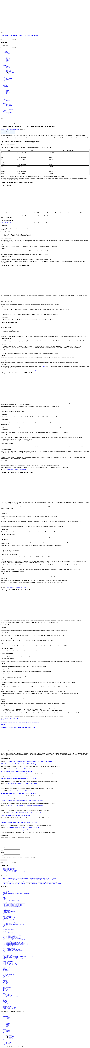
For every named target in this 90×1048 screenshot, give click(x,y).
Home (4, 50)
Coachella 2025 (6, 912)
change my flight (6, 910)
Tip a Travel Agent (7, 987)
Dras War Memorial (6, 222)
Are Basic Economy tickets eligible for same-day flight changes (16, 893)
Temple (24, 798)
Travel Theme (9, 71)
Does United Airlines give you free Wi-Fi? (12, 922)
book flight (5, 901)
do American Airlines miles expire (10, 919)
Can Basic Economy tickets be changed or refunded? (14, 903)
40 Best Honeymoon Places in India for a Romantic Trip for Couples (19, 764)
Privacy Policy (9, 78)
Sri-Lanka (8, 60)
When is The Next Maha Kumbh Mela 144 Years (14, 786)
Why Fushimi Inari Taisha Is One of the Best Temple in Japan (43, 878)
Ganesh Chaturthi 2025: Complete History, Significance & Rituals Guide (20, 830)
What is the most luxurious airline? (10, 873)
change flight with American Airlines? (11, 909)
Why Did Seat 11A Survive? (9, 868)
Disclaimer (8, 79)
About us (5, 51)
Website (2, 855)
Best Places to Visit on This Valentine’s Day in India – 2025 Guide (18, 778)
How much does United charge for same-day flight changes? (15, 944)
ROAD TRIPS (6, 976)
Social (2, 32)
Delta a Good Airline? (7, 916)
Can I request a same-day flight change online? (13, 905)
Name (2, 850)
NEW (4, 973)
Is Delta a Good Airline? (8, 961)
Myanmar (5, 971)
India (7, 57)
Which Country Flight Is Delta (9, 1007)
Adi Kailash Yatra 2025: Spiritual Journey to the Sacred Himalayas (40, 879)
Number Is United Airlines (8, 974)
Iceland (7, 55)
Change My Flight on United (9, 911)
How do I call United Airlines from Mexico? (12, 935)
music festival (6, 970)
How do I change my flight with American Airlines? (14, 939)
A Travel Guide (6, 890)
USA (7, 63)
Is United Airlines (6, 967)
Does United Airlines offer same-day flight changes (13, 924)
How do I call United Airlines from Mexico (12, 933)
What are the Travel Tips (8, 1003)
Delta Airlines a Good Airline (9, 917)
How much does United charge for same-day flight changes (15, 943)
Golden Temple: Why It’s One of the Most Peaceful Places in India (18, 808)
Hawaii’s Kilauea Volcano (8, 929)
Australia (8, 53)
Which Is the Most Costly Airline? (10, 870)
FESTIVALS (22, 812)
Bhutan (7, 54)
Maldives (8, 59)
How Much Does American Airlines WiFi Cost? (13, 942)
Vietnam (7, 64)
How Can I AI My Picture (8, 932)
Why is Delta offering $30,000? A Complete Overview (14, 871)
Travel (4, 69)
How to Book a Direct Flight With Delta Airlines (13, 949)
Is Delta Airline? (6, 962)
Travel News (8, 70)
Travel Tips (10, 74)
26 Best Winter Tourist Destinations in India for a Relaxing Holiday (22, 370)
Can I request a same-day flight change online (12, 904)
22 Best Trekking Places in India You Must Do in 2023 (17, 469)
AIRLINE (5, 892)
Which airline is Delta (7, 1006)
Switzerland (5, 983)
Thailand (7, 61)
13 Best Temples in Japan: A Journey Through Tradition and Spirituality (42, 882)
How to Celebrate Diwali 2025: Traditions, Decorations (15, 815)
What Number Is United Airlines (10, 1005)
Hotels (4, 931)
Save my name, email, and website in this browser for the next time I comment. (18, 857)
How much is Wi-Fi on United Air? (10, 947)
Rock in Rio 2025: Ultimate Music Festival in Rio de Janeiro (15, 883)
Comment (3, 847)
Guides (16, 805)
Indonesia (8, 58)
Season (4, 65)
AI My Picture (6, 891)
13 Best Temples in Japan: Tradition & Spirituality (13, 880)
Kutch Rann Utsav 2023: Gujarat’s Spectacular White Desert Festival (19, 822)
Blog (4, 77)
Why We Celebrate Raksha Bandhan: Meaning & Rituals (16, 771)
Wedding (10, 73)
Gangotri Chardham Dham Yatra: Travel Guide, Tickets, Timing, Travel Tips (22, 800)
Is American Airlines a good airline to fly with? (13, 958)
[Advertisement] (40, 10)
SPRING (8, 66)
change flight (6, 907)
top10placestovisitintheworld (47, 761)
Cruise (4, 913)
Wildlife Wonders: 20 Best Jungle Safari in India (16, 587)
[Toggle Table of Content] (12, 132)
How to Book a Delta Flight (9, 948)
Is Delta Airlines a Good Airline (9, 963)
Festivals (5, 76)
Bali (4, 897)
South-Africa (6, 979)
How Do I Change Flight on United (10, 936)
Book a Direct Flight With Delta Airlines (11, 900)
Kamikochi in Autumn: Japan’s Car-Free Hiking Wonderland (15, 878)
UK (4, 993)
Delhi (4, 915)
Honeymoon (11, 72)
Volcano (5, 1001)
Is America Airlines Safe (8, 955)
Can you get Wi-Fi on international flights (11, 906)
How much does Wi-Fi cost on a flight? (11, 945)
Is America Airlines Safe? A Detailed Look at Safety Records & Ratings (18, 956)
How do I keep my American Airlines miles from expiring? (15, 941)
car (57, 445)
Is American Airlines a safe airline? (10, 960)
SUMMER (8, 67)
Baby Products (6, 896)
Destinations (5, 52)
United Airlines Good (7, 995)
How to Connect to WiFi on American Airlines (13, 950)
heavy (44, 366)
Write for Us (5, 80)
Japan (4, 968)
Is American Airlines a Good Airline (10, 957)
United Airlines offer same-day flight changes (12, 996)
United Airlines (6, 994)
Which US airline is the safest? (9, 1008)
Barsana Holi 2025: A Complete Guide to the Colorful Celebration (18, 793)
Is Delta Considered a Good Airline (10, 964)
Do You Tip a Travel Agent (8, 920)
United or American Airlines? (9, 997)
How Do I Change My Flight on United (11, 937)
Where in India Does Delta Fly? (9, 869)
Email (2, 852)
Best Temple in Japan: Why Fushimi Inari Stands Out (14, 879)
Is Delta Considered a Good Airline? (10, 965)
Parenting (5, 975)
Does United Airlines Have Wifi (9, 923)
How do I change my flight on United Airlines (12, 938)
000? (4, 888)
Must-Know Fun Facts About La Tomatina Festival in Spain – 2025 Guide (45, 883)
